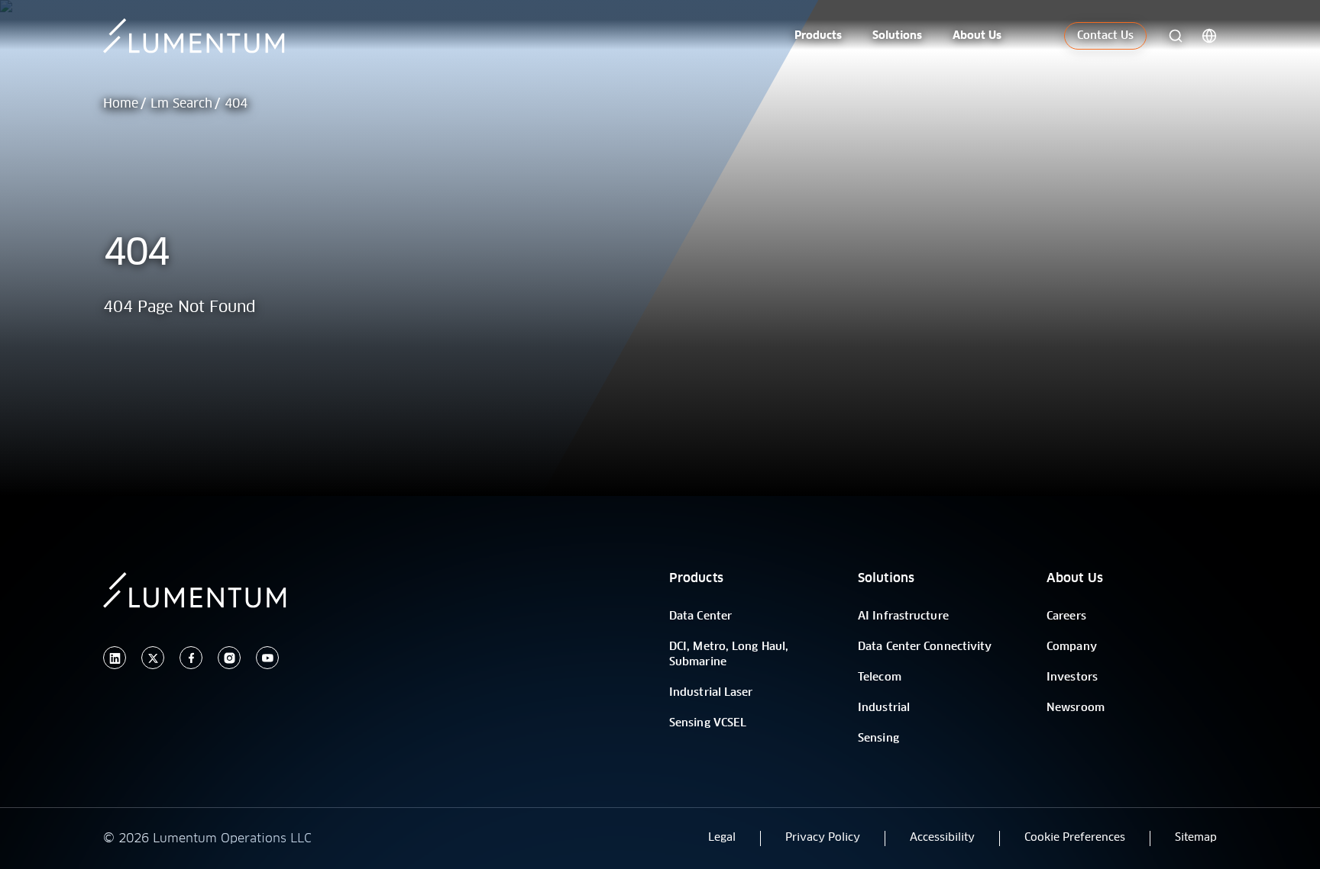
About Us (1075, 578)
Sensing (878, 738)
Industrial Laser (711, 692)
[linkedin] (114, 658)
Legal (722, 837)
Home (120, 104)
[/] (212, 35)
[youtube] (267, 658)
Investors (1072, 677)
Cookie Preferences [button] (1074, 837)
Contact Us (1105, 36)
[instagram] (229, 658)
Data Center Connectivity (925, 647)
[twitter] (152, 658)
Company (1072, 647)
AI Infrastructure (903, 616)
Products (696, 578)
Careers (1066, 616)
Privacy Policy (822, 837)
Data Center (700, 616)
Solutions (886, 578)
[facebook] (191, 658)
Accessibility (942, 837)
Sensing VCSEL (707, 723)
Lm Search (181, 104)
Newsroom (1076, 708)
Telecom (879, 677)
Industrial (884, 708)
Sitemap (1196, 837)
